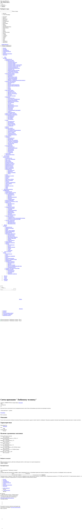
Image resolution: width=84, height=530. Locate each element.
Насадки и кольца (9, 128)
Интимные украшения (10, 256)
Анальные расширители (13, 66)
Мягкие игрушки (11, 264)
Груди (9, 86)
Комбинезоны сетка (9, 164)
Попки (9, 88)
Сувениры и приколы (10, 261)
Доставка (5, 49)
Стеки (9, 249)
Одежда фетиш (8, 241)
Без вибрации (11, 122)
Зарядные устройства (12, 273)
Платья (6, 178)
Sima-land (21, 402)
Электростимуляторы (9, 154)
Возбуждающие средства (10, 192)
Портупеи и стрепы (9, 179)
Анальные (10, 209)
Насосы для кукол (11, 124)
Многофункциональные (13, 105)
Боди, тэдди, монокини (10, 159)
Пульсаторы (10, 108)
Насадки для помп (12, 95)
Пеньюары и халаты (9, 175)
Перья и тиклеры (11, 247)
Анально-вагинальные (12, 100)
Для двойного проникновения (14, 130)
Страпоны (7, 136)
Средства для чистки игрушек (14, 219)
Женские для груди (12, 92)
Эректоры (10, 144)
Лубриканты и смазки (10, 207)
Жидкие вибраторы (9, 200)
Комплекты (10, 171)
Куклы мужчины (11, 123)
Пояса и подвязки (9, 180)
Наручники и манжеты (13, 237)
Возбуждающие (11, 212)
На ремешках (10, 119)
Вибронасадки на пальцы (13, 101)
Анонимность (6, 50)
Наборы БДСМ (8, 232)
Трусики (7, 184)
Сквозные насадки (12, 133)
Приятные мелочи (11, 267)
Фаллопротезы (11, 143)
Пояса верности (11, 240)
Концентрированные (12, 197)
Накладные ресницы (9, 258)
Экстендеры (8, 153)
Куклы (6, 120)
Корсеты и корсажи (9, 166)
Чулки (6, 186)
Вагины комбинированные (13, 84)
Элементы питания (9, 269)
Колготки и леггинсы (9, 163)
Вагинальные (11, 211)
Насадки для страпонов (13, 140)
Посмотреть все (8, 59)
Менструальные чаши (12, 76)
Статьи (4, 52)
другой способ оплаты (15, 507)
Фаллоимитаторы (9, 145)
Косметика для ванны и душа (11, 201)
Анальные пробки (11, 63)
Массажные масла (11, 222)
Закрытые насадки (12, 131)
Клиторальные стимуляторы (11, 114)
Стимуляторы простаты (13, 71)
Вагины (9, 83)
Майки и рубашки (11, 172)
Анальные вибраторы (12, 62)
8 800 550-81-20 (6, 488)
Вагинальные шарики (10, 73)
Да (1, 2)
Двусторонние (11, 102)
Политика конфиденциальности (7, 498)
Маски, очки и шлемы (10, 230)
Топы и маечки (8, 183)
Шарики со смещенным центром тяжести (16, 80)
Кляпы (6, 229)
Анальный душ (11, 69)
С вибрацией (10, 125)
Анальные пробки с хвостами (14, 65)
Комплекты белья (9, 165)
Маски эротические (9, 168)
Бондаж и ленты (11, 235)
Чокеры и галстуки (9, 185)
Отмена (5, 463)
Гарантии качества (7, 51)
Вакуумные (10, 118)
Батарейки (10, 272)
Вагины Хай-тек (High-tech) (14, 85)
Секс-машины (8, 135)
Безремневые (10, 139)
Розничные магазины (7, 53)
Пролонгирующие (12, 214)
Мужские (10, 94)
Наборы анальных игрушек (13, 70)
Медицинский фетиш (9, 231)
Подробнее (2, 412)
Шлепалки (10, 250)
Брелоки (9, 263)
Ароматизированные (12, 210)
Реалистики (10, 109)
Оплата (4, 48)
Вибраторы (7, 96)
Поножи (9, 239)
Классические (11, 104)
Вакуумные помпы (9, 90)
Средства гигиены (9, 215)
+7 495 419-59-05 (6, 490)
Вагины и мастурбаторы (10, 81)
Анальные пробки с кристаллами (15, 64)
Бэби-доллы (7, 160)
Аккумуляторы (11, 271)
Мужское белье (8, 169)
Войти (2, 463)
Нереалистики (11, 106)
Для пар (9, 103)
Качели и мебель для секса (10, 113)
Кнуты (9, 245)
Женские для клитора (12, 93)
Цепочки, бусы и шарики (13, 72)
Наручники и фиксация (10, 233)
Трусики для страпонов (13, 142)
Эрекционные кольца (12, 134)
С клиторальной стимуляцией (14, 110)
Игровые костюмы (9, 162)
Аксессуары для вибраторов (14, 99)
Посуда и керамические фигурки (15, 266)
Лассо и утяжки (11, 132)
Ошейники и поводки (10, 242)
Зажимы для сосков (9, 228)
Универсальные (11, 199)
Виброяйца (10, 75)
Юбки (6, 188)
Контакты (5, 54)
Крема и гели (8, 202)
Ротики (9, 89)
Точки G (9, 111)
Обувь (6, 174)
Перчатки (7, 176)
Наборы (7, 126)
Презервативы (8, 260)
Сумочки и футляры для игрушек (12, 268)
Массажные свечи (11, 223)
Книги (6, 257)
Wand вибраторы (11, 112)
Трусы (9, 173)
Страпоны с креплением (13, 141)
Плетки (9, 248)
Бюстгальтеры (8, 161)
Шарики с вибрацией (12, 79)
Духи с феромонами (9, 193)
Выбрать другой (6, 2)
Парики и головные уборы (11, 259)
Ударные (7, 243)
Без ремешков (11, 116)
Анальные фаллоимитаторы (14, 68)
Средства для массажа (10, 220)
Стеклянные (10, 152)
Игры (6, 254)
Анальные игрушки (9, 60)
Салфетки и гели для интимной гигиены (16, 218)
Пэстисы (7, 181)
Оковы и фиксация (12, 238)
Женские (10, 195)
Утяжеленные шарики (12, 78)
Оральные (10, 213)
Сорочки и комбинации (10, 182)
